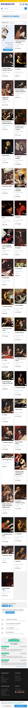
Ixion (3, 217)
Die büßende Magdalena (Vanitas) (20, 502)
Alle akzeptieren (20, 706)
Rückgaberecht (4, 681)
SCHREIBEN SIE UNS (10, 612)
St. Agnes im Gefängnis (18, 157)
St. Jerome (4, 360)
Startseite (2, 11)
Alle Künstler (3, 692)
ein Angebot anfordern (8, 49)
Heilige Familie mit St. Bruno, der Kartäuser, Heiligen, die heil (7, 505)
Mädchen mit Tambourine (5, 98)
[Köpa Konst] (22, 692)
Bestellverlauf (17, 676)
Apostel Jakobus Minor (6, 589)
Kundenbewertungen (5, 690)
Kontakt (2, 676)
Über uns (2, 677)
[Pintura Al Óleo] (23, 692)
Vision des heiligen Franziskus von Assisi (7, 69)
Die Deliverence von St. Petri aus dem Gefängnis (19, 127)
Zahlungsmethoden (4, 678)
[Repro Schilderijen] (20, 692)
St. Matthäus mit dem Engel (7, 535)
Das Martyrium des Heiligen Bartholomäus (20, 90)
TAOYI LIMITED (18, 689)
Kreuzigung (18, 247)
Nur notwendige (7, 706)
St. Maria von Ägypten (7, 442)
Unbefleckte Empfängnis (18, 189)
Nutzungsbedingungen (5, 695)
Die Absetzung (18, 268)
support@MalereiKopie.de (20, 690)
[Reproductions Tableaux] (19, 692)
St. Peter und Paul (19, 332)
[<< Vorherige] (5, 605)
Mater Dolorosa (6, 155)
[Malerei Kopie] (17, 692)
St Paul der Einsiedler (7, 306)
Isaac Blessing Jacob (7, 459)
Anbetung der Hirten (7, 186)
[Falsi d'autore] (15, 692)
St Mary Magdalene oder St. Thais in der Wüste (7, 247)
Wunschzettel (17, 677)
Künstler (6, 11)
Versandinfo (3, 680)
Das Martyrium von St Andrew (20, 359)
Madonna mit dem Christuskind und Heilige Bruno (19, 473)
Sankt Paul (17, 217)
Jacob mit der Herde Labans (7, 329)
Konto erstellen (18, 680)
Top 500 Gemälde (4, 689)
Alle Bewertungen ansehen (21, 666)
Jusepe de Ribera (20, 44)
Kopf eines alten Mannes (19, 442)
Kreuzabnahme (5, 277)
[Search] (25, 8)
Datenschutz (3, 693)
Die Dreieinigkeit (19, 305)
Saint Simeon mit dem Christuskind (20, 41)
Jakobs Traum (18, 409)
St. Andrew (17, 69)
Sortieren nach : (5, 22)
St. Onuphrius (18, 533)
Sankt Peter (18, 561)
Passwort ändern (18, 678)
